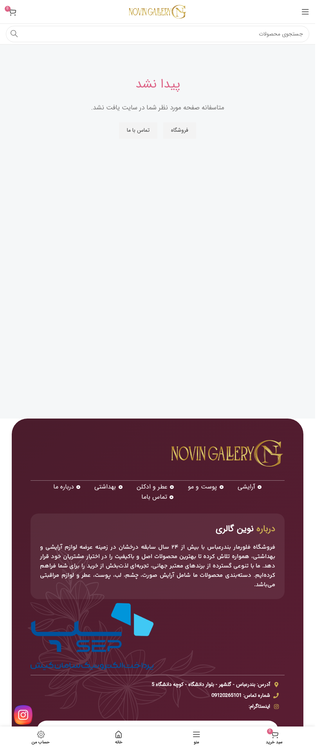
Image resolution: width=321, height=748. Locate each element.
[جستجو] (14, 34)
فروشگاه (179, 130)
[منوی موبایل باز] (305, 12)
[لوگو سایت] (157, 11)
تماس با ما (138, 130)
